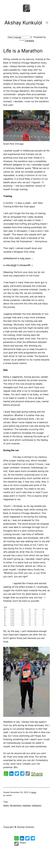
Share (37, 774)
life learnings (15, 805)
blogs (33, 792)
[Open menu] (47, 22)
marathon (26, 805)
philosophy (36, 805)
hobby (6, 805)
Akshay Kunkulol (23, 23)
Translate (29, 40)
